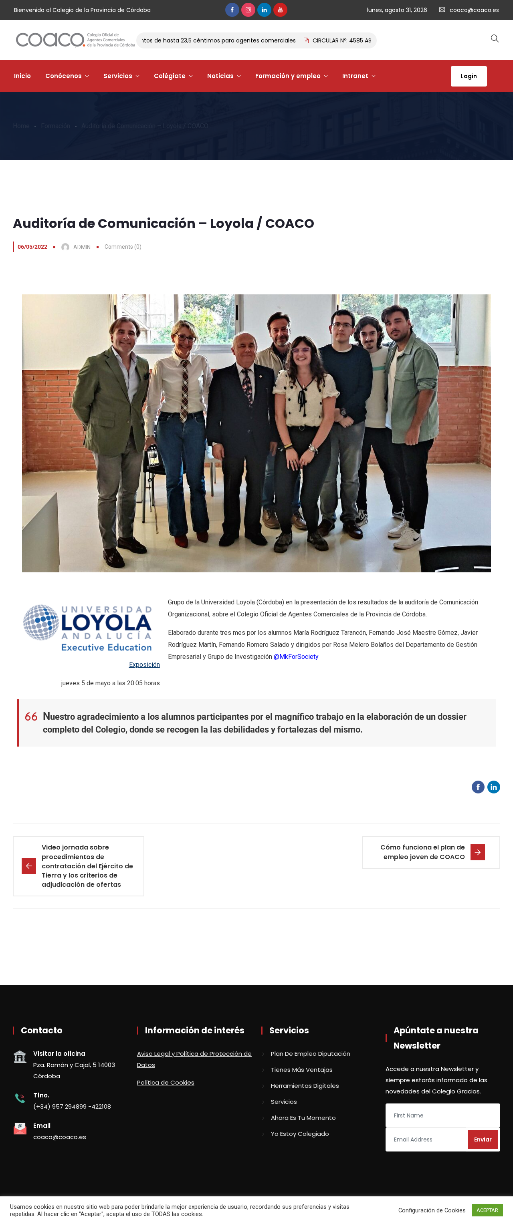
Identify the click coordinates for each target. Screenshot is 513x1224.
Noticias (220, 76)
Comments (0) (123, 247)
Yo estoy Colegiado (300, 1133)
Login (469, 76)
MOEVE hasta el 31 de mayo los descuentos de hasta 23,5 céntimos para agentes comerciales (143, 40)
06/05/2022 (32, 247)
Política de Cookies (165, 1082)
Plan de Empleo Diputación (310, 1053)
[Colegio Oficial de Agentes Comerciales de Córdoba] (75, 40)
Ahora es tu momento (303, 1117)
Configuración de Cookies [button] (432, 1210)
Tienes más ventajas (302, 1069)
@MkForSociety (296, 656)
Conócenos (63, 76)
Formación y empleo (288, 76)
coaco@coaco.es (474, 10)
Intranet (355, 76)
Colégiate (170, 76)
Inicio (22, 76)
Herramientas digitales (305, 1085)
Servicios (117, 76)
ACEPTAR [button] (487, 1210)
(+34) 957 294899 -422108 (72, 1106)
